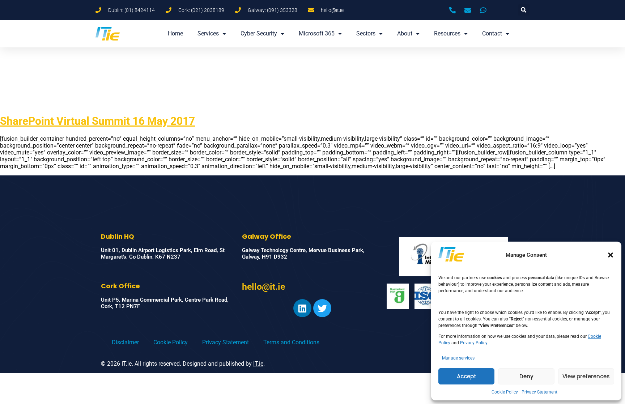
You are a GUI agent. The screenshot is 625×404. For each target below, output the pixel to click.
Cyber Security (259, 33)
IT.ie (258, 363)
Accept (466, 376)
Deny (526, 376)
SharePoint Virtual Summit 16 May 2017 (97, 121)
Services (208, 33)
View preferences (586, 376)
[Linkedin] (302, 308)
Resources (447, 33)
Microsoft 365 (317, 33)
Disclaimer (125, 342)
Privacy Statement (539, 392)
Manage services (458, 358)
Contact (492, 33)
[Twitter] (322, 308)
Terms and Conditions (291, 342)
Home (175, 33)
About (404, 33)
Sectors (365, 33)
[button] (610, 255)
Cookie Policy (505, 392)
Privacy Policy (473, 342)
